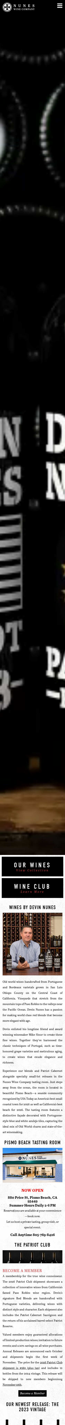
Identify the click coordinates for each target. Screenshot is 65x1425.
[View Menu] (59, 6)
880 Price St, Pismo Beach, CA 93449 (32, 1199)
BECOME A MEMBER (22, 1270)
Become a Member (32, 1393)
